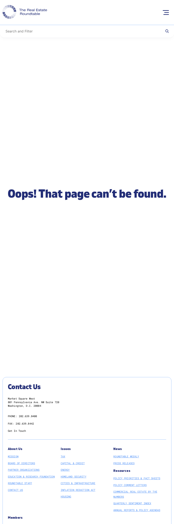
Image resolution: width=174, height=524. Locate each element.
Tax (63, 456)
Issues (66, 449)
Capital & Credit (73, 463)
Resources (121, 471)
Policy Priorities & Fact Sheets (136, 478)
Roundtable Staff (20, 483)
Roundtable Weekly (126, 456)
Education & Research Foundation (31, 476)
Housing (66, 496)
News (117, 449)
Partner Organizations (24, 469)
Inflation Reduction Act (78, 490)
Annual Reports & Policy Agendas (136, 510)
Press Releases (124, 463)
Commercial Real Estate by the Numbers (135, 494)
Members (15, 518)
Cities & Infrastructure (78, 483)
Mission (13, 456)
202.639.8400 (28, 416)
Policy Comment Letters (130, 485)
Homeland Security (73, 476)
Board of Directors (21, 463)
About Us (15, 449)
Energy (65, 469)
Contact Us (15, 490)
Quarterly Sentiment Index (132, 503)
